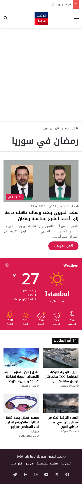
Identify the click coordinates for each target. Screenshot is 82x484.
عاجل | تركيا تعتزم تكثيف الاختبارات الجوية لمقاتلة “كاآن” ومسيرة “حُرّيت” (21, 376)
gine (73, 206)
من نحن (29, 463)
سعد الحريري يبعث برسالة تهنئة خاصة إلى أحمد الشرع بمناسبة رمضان (42, 215)
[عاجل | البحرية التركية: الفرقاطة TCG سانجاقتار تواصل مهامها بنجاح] (61, 358)
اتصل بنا (66, 463)
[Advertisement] (41, 73)
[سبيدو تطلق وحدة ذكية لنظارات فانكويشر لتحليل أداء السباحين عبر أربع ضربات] (21, 403)
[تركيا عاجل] (41, 18)
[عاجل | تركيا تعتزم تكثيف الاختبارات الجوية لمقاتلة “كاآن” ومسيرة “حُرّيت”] (21, 358)
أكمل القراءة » (63, 246)
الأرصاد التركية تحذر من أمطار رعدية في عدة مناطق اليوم (63, 422)
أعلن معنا (16, 463)
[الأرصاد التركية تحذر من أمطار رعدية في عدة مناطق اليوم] (61, 403)
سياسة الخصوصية (47, 463)
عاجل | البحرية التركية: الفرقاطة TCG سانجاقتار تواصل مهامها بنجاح (62, 376)
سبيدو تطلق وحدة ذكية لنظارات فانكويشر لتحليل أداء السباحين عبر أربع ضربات (22, 424)
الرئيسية (70, 128)
